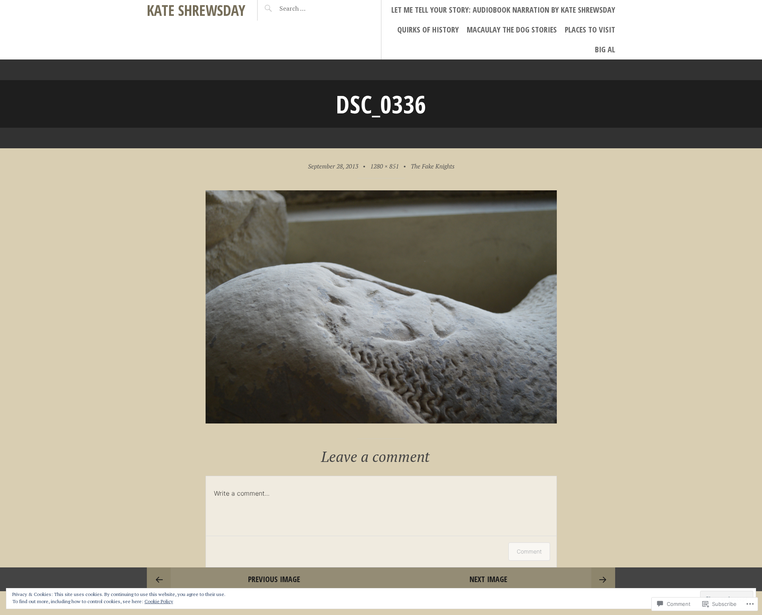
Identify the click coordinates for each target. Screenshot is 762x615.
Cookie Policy (158, 601)
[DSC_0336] (381, 420)
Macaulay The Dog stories (512, 29)
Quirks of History (428, 29)
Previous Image (274, 579)
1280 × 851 (384, 166)
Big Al (605, 49)
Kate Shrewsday (196, 10)
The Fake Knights (432, 166)
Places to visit (590, 29)
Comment (529, 551)
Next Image (488, 579)
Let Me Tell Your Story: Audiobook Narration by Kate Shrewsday (503, 9)
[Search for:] (312, 8)
